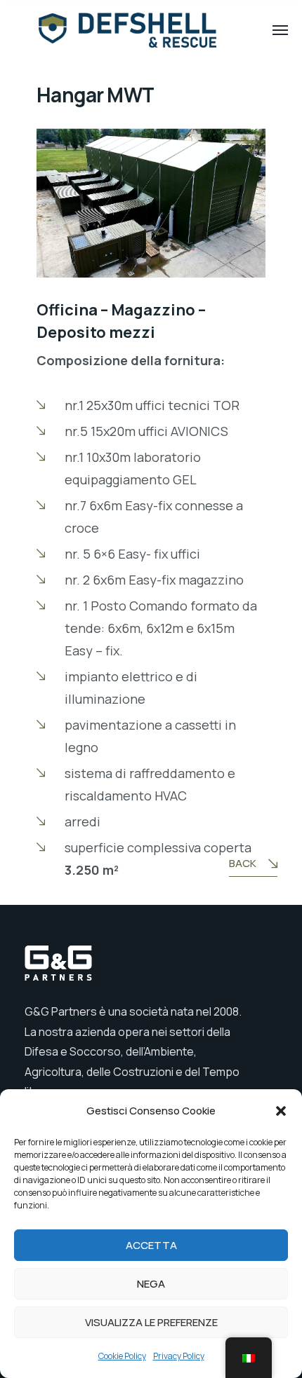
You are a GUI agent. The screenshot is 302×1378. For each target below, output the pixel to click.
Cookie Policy (122, 1356)
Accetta (151, 1245)
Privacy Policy (178, 1356)
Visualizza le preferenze (151, 1322)
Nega (151, 1283)
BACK (242, 863)
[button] (281, 1111)
